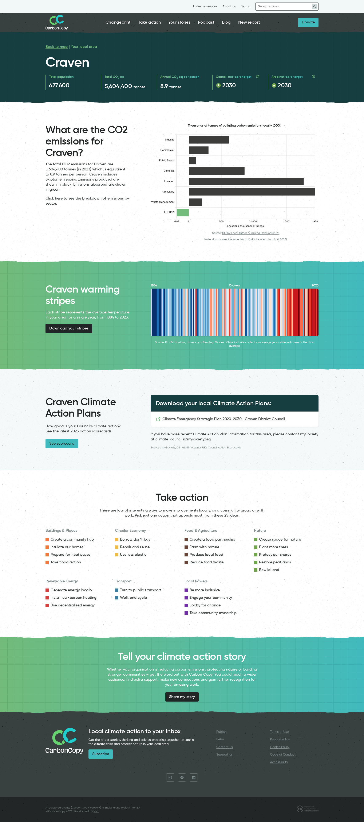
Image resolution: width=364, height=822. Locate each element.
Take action (149, 22)
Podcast (206, 22)
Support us (224, 754)
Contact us (224, 747)
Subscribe (100, 754)
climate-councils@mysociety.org (183, 439)
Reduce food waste (206, 562)
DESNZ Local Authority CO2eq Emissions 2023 (250, 233)
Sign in (245, 6)
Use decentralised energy (73, 605)
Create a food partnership (212, 539)
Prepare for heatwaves (70, 554)
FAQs (220, 739)
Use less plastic (133, 554)
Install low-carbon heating (73, 597)
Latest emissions (205, 6)
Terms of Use (279, 732)
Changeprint (118, 22)
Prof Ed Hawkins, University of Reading (189, 342)
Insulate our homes (67, 547)
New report (249, 22)
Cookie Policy (280, 747)
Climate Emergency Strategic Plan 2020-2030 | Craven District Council (223, 419)
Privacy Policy (280, 739)
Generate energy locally (71, 590)
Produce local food (206, 554)
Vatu (96, 811)
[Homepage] (57, 22)
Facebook (182, 777)
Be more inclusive (205, 590)
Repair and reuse (135, 547)
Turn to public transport (140, 590)
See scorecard (61, 443)
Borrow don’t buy (135, 539)
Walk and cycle (133, 597)
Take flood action (66, 562)
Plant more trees (273, 547)
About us (229, 6)
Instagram (170, 777)
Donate (308, 22)
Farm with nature (204, 547)
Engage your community (211, 597)
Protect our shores (275, 554)
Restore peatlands (275, 562)
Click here (54, 198)
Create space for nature (280, 539)
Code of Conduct (283, 754)
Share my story (182, 696)
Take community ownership (213, 612)
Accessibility (279, 762)
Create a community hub (72, 539)
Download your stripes (68, 328)
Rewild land (269, 569)
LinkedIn (194, 777)
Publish (221, 732)
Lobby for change (205, 605)
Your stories (179, 22)
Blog (226, 22)
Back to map (57, 46)
